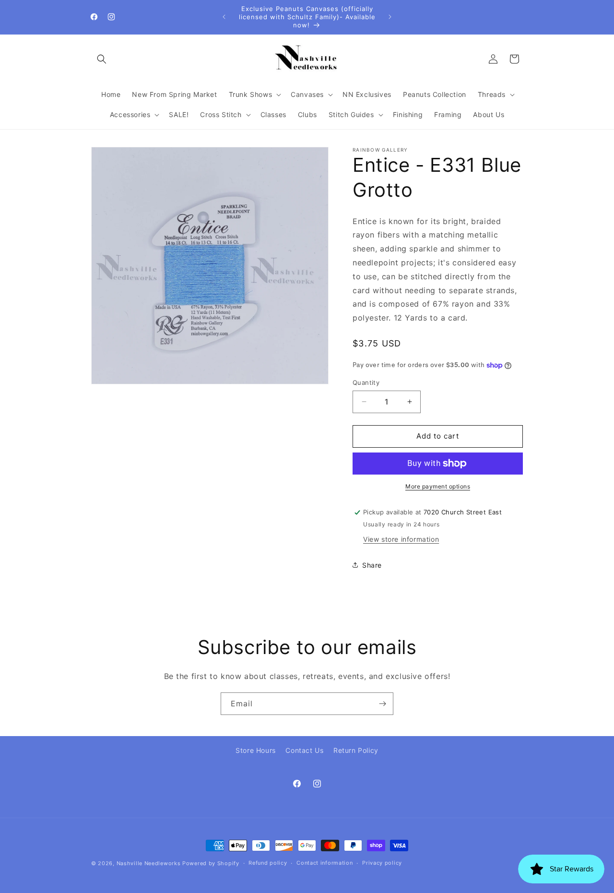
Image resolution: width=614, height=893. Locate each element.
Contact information (324, 862)
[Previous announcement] (224, 17)
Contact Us (304, 750)
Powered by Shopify (210, 863)
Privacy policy (382, 862)
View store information (401, 539)
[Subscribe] (382, 703)
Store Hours (256, 750)
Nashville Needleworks (149, 863)
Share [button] (372, 565)
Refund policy (267, 862)
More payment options (437, 486)
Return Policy (355, 750)
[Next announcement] (390, 17)
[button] (101, 59)
